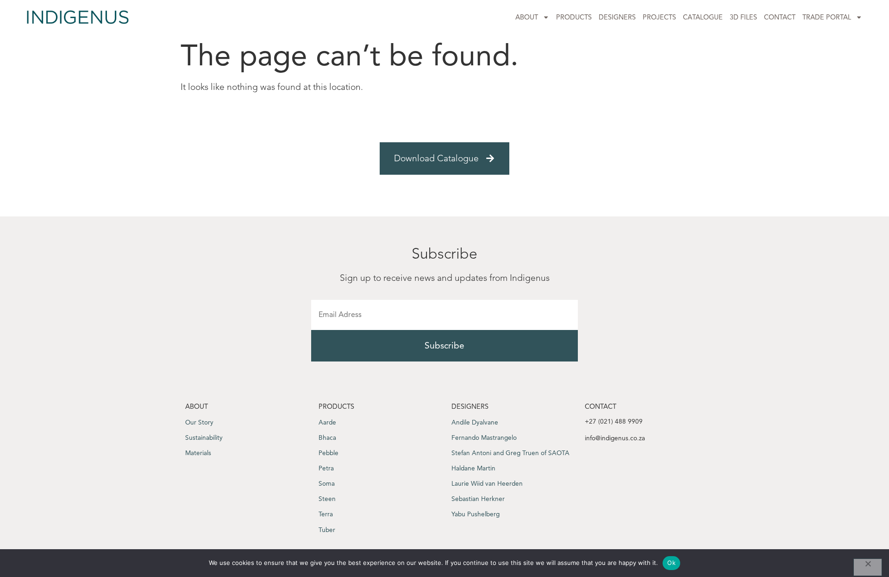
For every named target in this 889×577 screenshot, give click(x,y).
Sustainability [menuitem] (204, 438)
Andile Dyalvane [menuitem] (474, 422)
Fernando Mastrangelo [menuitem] (484, 438)
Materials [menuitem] (198, 453)
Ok (671, 562)
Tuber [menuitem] (327, 530)
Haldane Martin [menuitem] (473, 468)
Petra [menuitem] (326, 468)
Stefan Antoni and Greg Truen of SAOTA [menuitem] (510, 453)
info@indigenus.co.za (615, 438)
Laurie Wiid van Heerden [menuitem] (487, 484)
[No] (867, 567)
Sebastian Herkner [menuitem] (478, 499)
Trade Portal (826, 17)
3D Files (743, 17)
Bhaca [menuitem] (327, 438)
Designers (617, 17)
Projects (659, 17)
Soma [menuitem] (327, 484)
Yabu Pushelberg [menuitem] (475, 514)
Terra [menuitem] (326, 514)
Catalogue (703, 17)
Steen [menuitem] (327, 499)
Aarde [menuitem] (327, 422)
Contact (779, 17)
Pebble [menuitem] (328, 453)
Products (574, 17)
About (526, 17)
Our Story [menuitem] (199, 422)
